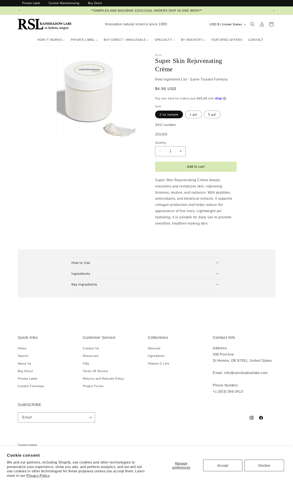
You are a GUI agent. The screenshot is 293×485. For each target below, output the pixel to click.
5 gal (212, 114)
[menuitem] (51, 39)
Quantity (160, 142)
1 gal (193, 114)
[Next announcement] (273, 10)
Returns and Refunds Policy (103, 378)
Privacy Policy (38, 475)
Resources (90, 356)
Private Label (31, 3)
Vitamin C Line (158, 363)
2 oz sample (169, 114)
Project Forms (93, 386)
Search (23, 356)
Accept (222, 465)
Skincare (154, 348)
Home (22, 348)
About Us (24, 363)
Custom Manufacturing (64, 3)
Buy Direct (95, 3)
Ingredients (156, 356)
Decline (264, 465)
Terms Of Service (95, 371)
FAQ (86, 363)
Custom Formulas (31, 386)
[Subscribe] (90, 417)
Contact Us (91, 348)
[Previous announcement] (19, 10)
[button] (252, 24)
